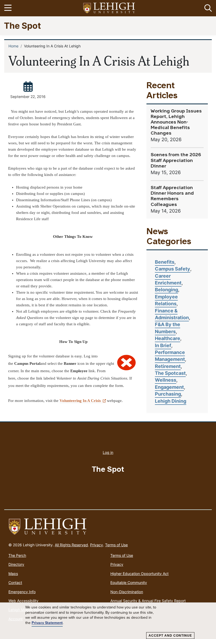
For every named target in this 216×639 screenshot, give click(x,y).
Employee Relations (166, 300)
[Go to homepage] (108, 526)
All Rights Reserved (71, 544)
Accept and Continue (170, 635)
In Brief (163, 345)
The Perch (17, 555)
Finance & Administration (172, 314)
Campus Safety (172, 269)
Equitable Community (128, 582)
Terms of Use (116, 544)
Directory (16, 564)
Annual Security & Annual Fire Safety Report (148, 600)
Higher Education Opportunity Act (139, 573)
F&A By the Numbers (167, 328)
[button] (207, 8)
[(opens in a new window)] (109, 8)
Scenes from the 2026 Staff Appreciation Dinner (176, 160)
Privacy (96, 544)
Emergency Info (22, 591)
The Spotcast (170, 373)
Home (13, 45)
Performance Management (170, 355)
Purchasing (168, 394)
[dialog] (108, 621)
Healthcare (167, 338)
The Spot (22, 25)
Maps (13, 573)
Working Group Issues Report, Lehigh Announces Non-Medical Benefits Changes (176, 122)
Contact (15, 582)
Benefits (164, 262)
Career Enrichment (168, 279)
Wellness (165, 380)
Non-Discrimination (126, 591)
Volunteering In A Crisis (80, 401)
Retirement (168, 366)
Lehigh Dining (170, 401)
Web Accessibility (23, 600)
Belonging (166, 289)
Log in (108, 452)
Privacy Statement (47, 622)
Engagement (169, 387)
